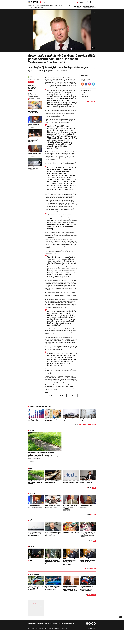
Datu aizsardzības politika (53, 628)
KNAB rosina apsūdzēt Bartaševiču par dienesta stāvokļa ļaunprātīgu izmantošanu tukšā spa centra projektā (69, 561)
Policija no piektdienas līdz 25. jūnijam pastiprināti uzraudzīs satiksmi (52, 588)
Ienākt (94, 2)
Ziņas (31, 468)
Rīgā (30, 520)
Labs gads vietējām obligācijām (33, 419)
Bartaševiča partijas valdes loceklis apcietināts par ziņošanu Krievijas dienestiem (86, 588)
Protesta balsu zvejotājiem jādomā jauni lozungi (53, 506)
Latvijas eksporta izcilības (34, 7)
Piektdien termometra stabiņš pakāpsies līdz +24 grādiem (41, 453)
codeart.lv (66, 628)
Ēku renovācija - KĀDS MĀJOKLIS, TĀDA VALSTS (43, 5)
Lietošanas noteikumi (43, 628)
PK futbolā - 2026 (44, 7)
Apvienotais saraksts (33, 96)
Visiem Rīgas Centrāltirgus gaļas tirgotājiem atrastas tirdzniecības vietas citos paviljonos (87, 534)
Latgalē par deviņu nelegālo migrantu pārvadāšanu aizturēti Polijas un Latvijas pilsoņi (52, 561)
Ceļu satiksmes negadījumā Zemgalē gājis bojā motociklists (35, 588)
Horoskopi (40, 623)
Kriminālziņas (34, 574)
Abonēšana (32, 623)
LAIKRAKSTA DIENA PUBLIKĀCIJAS (40, 406)
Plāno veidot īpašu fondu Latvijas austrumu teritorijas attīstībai (34, 111)
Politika (31, 81)
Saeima (29, 93)
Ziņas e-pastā (55, 623)
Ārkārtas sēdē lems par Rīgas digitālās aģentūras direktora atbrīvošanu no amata (53, 534)
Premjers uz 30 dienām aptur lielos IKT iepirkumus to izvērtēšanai (70, 507)
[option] (62, 31)
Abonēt (86, 2)
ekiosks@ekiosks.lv (92, 628)
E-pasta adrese (84, 96)
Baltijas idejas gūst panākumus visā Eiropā (86, 481)
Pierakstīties (91, 101)
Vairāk (76, 424)
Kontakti (70, 623)
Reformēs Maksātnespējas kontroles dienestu (34, 167)
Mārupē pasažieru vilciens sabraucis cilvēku (52, 481)
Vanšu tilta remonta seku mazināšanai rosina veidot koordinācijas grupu (35, 534)
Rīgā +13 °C (79, 6)
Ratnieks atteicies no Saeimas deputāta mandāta (34, 125)
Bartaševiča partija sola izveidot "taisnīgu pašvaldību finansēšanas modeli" (87, 560)
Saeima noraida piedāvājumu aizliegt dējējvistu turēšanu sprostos (33, 139)
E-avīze (47, 623)
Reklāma (64, 623)
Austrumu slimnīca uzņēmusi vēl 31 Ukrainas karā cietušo (71, 481)
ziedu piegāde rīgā (32, 603)
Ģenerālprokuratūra (32, 95)
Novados (32, 546)
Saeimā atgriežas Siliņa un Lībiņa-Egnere (34, 154)
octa (41, 606)
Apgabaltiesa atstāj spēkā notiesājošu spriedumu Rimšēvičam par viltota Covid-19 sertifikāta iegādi (70, 588)
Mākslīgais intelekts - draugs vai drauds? (62, 5)
